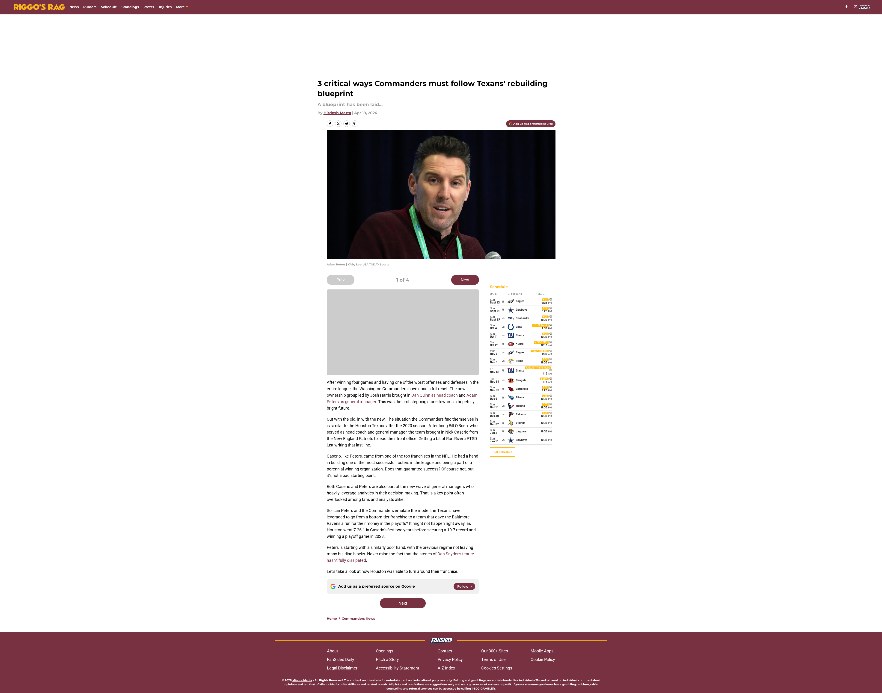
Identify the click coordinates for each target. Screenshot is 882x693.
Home (332, 618)
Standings (130, 7)
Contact (445, 650)
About (332, 650)
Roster (148, 7)
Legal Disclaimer (342, 668)
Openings (384, 650)
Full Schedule (502, 452)
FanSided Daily (340, 659)
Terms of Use (493, 659)
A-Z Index (446, 668)
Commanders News (358, 618)
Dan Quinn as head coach (434, 395)
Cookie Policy (543, 659)
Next (465, 279)
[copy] (355, 123)
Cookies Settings (496, 668)
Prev (340, 279)
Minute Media (302, 680)
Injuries (165, 7)
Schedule (109, 7)
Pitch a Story (387, 659)
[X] (856, 6)
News (74, 7)
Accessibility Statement (397, 668)
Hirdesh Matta (337, 113)
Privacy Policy (450, 659)
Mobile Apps (542, 650)
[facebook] (847, 6)
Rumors (89, 7)
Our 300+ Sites (494, 650)
